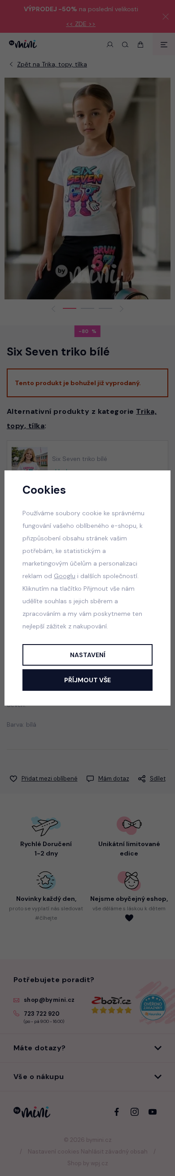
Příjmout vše (87, 680)
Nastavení (87, 655)
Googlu (64, 576)
